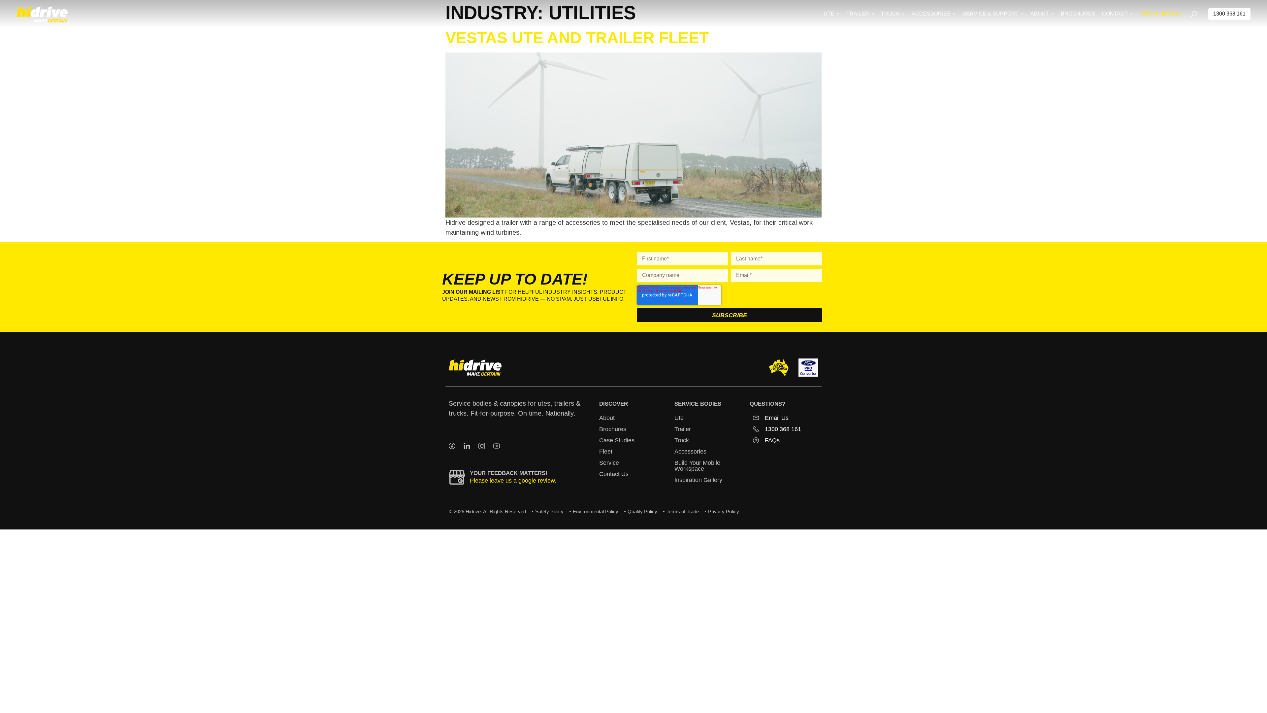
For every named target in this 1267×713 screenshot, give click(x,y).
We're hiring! (1161, 14)
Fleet (605, 451)
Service (609, 462)
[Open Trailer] (872, 14)
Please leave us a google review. (513, 480)
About (607, 418)
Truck (681, 440)
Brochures (612, 429)
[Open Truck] (903, 14)
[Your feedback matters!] (457, 477)
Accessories (690, 451)
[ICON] (452, 446)
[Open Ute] (838, 14)
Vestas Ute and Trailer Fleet (577, 38)
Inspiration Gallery (698, 480)
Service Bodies (697, 404)
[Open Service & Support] (1022, 14)
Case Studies (616, 440)
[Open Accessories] (954, 14)
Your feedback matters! (508, 473)
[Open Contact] (1131, 14)
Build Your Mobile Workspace (697, 465)
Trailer (682, 429)
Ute (679, 418)
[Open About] (1052, 14)
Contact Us (614, 474)
